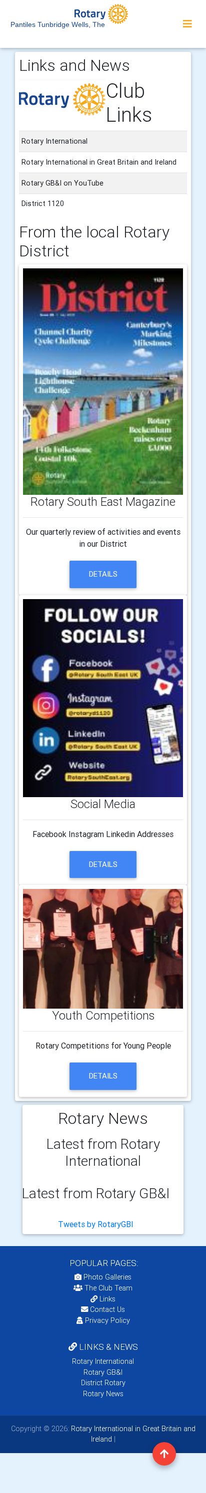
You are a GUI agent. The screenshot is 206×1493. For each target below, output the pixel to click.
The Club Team (108, 1287)
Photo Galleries (107, 1277)
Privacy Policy (107, 1320)
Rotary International (103, 1361)
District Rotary (103, 1382)
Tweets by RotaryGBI (96, 1224)
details (103, 574)
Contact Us (106, 1309)
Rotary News (103, 1393)
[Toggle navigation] (187, 24)
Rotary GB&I (103, 1372)
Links (108, 1298)
